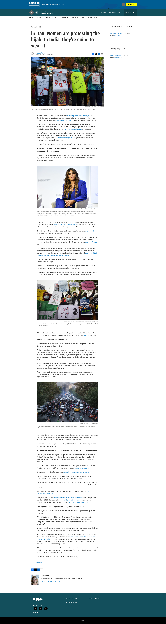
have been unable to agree (73, 129)
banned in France (91, 242)
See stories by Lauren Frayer (51, 581)
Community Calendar (89, 18)
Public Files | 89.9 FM (94, 599)
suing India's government (64, 120)
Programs (46, 18)
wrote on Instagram (81, 468)
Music (39, 18)
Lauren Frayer (41, 53)
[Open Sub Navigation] (34, 18)
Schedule (55, 18)
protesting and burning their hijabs (78, 116)
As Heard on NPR (36, 27)
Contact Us (76, 18)
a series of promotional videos (70, 500)
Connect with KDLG (71, 599)
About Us (65, 18)
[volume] (36, 12)
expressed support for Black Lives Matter (68, 498)
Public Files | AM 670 (71, 602)
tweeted (86, 335)
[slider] (39, 12)
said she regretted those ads (78, 502)
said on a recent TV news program (66, 224)
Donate (132, 4)
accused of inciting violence (65, 138)
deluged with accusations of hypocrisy (76, 472)
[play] (31, 13)
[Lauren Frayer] (35, 580)
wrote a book (89, 231)
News (31, 18)
